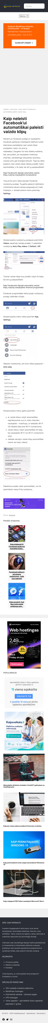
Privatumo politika (12, 962)
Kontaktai (9, 968)
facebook (12, 515)
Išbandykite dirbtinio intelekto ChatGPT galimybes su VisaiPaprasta (24, 786)
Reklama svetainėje (13, 965)
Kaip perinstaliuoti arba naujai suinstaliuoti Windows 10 (23, 863)
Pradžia (5, 109)
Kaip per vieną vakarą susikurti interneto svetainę (22, 826)
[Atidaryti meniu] (24, 16)
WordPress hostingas (14, 991)
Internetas (13, 109)
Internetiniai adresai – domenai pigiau (21, 994)
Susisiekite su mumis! (10, 976)
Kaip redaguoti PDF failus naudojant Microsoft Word (23, 901)
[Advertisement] (24, 75)
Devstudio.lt (41, 1013)
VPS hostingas (12, 997)
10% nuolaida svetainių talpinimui (19, 988)
